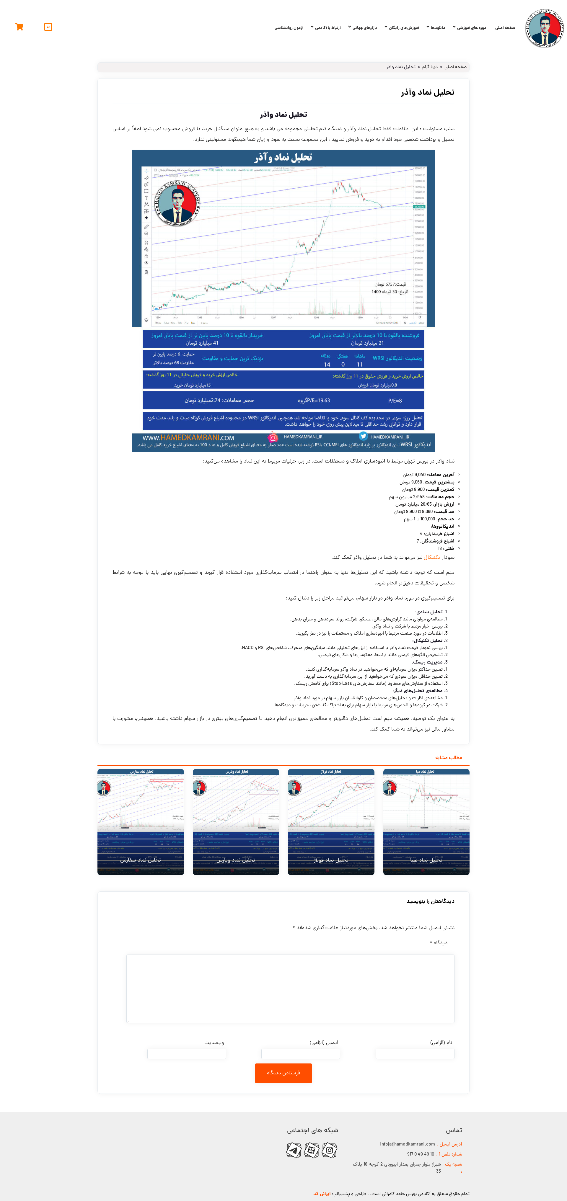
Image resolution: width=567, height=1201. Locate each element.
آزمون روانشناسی (289, 28)
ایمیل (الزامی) (324, 1043)
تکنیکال (432, 558)
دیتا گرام (430, 67)
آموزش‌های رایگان (404, 28)
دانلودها (438, 28)
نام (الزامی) (441, 1043)
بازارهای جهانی (365, 28)
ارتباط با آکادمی (328, 28)
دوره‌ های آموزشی (471, 28)
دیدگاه (438, 943)
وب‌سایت (214, 1043)
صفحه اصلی (505, 28)
